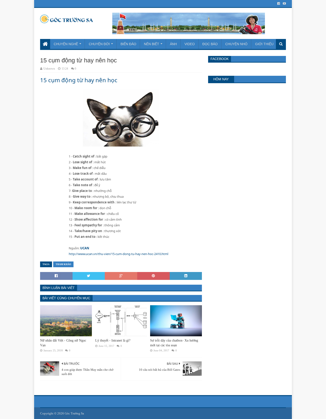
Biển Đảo (128, 44)
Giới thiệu (264, 44)
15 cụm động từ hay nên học (78, 80)
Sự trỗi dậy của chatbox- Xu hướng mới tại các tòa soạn (174, 343)
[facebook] (278, 3)
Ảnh (173, 44)
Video (189, 44)
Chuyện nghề (66, 44)
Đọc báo (210, 44)
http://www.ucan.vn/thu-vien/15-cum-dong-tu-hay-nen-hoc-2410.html (118, 254)
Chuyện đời (99, 44)
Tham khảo (63, 264)
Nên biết (151, 44)
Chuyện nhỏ (236, 44)
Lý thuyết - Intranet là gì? (112, 340)
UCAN (84, 248)
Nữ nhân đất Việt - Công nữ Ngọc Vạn (63, 343)
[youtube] (284, 3)
